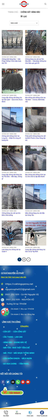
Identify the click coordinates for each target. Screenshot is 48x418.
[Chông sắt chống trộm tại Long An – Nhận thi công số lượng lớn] (12, 119)
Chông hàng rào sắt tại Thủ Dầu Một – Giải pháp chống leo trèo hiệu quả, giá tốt (35, 61)
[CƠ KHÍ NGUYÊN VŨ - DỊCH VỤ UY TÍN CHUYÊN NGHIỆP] (24, 4)
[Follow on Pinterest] (23, 382)
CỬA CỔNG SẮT (19, 332)
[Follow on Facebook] (3, 382)
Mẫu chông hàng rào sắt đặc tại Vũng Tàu (35, 214)
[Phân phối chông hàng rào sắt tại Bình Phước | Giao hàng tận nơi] (35, 119)
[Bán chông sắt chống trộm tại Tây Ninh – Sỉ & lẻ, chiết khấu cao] (35, 81)
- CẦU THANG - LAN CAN (12, 337)
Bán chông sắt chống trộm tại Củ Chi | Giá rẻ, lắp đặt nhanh (35, 176)
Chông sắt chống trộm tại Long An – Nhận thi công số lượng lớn (11, 138)
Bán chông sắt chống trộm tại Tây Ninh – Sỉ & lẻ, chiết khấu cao (35, 99)
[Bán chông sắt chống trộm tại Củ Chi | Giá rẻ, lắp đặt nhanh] (35, 158)
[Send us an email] (13, 382)
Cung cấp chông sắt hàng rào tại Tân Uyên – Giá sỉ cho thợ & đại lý (12, 99)
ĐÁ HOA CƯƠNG (10, 364)
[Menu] (3, 4)
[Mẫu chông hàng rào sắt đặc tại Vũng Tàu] (35, 196)
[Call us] (18, 382)
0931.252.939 (13, 299)
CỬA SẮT (7, 332)
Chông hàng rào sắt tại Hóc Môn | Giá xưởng (11, 214)
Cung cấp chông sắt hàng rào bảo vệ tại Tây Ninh (35, 250)
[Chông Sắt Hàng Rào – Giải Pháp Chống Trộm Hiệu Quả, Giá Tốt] (12, 42)
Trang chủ (13, 12)
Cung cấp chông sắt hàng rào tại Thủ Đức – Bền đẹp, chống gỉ (12, 176)
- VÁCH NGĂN (26, 358)
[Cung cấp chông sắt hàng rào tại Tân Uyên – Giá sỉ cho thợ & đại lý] (12, 81)
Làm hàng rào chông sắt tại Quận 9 (11, 250)
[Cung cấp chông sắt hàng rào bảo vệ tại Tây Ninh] (35, 233)
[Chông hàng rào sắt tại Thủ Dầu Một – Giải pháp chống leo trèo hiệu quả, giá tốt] (35, 42)
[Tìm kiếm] (45, 4)
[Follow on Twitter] (8, 382)
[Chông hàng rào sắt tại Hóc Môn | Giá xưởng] (12, 196)
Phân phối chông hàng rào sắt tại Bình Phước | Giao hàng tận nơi (35, 138)
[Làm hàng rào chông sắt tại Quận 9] (12, 233)
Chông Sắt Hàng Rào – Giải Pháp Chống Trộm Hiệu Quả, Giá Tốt (11, 61)
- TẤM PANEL (23, 364)
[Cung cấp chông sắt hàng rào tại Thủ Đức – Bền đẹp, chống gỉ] (12, 158)
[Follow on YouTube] (28, 382)
